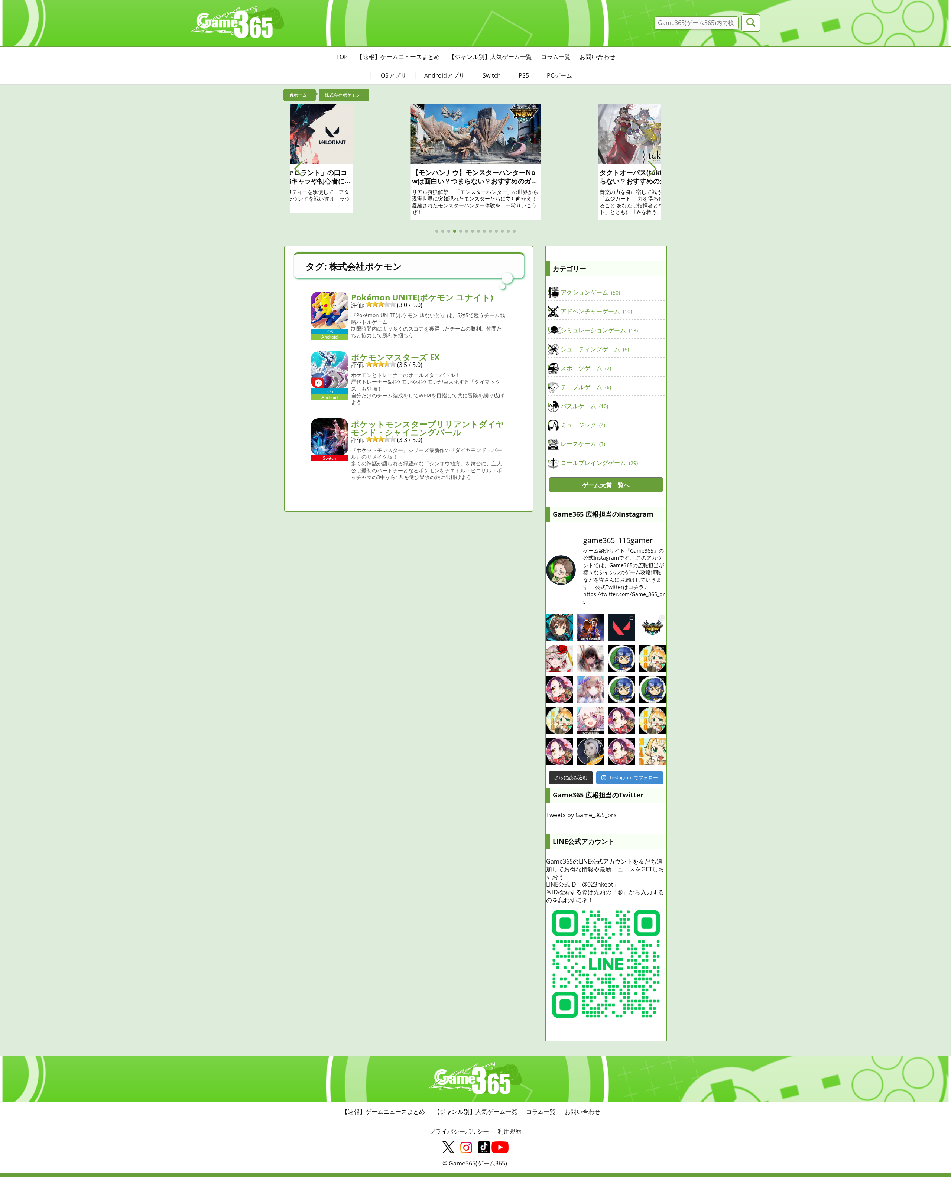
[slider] (381, 304)
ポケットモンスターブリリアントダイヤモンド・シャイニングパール (427, 428)
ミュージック (582, 425)
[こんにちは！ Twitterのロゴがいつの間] (652, 720)
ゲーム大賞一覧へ (606, 485)
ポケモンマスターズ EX (395, 356)
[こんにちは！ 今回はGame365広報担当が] (559, 689)
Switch (492, 75)
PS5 (524, 75)
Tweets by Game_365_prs (581, 815)
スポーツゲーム (585, 368)
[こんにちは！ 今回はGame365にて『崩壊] (590, 720)
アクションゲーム (590, 292)
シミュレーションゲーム (598, 330)
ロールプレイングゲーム (598, 463)
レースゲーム (582, 444)
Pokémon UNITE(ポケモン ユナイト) (422, 297)
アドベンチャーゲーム (595, 311)
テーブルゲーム (585, 387)
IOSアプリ (392, 75)
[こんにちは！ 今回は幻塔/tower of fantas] (590, 689)
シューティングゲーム (594, 349)
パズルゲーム (584, 406)
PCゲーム (559, 75)
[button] (298, 169)
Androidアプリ (444, 75)
